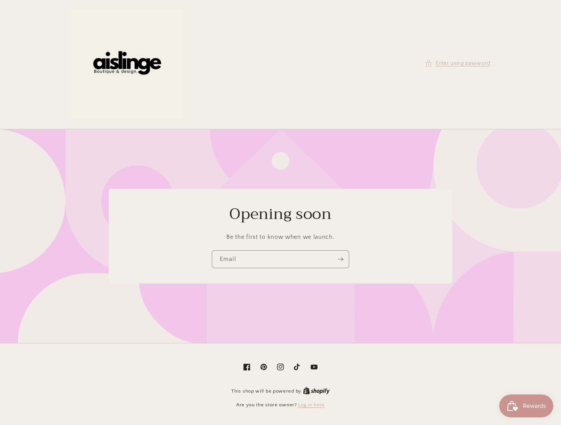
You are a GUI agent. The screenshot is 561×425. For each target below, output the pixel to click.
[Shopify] (316, 391)
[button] (457, 63)
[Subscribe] (340, 259)
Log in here (311, 404)
